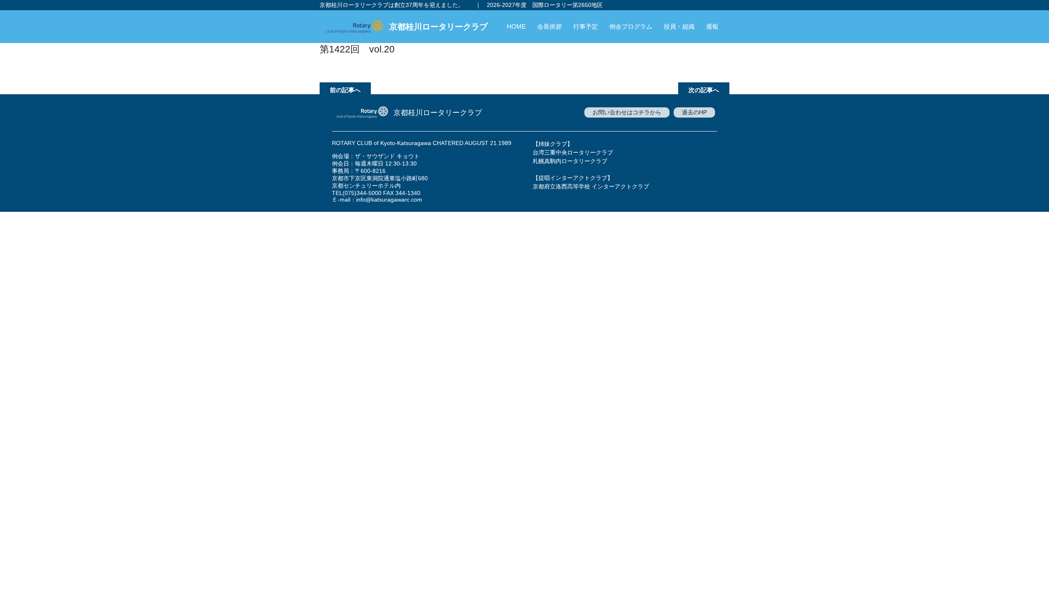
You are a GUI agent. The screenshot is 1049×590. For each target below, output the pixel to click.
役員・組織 (679, 26)
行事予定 (585, 26)
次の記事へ (703, 89)
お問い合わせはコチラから (627, 112)
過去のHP (694, 112)
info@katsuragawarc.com (389, 199)
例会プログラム (630, 26)
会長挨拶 (549, 26)
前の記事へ (345, 89)
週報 (712, 26)
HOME (516, 26)
